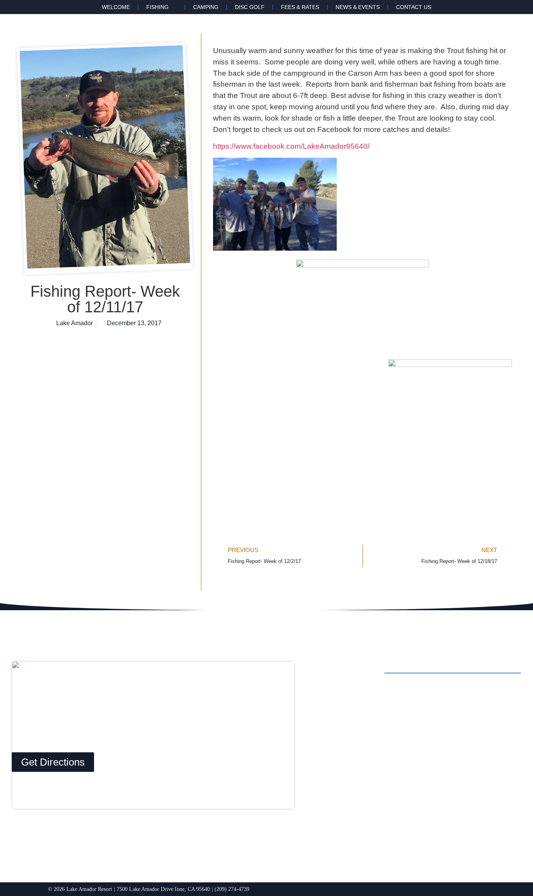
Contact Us (413, 7)
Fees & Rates (300, 7)
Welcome (116, 7)
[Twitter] (371, 822)
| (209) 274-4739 (230, 889)
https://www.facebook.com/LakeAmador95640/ (291, 146)
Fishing (157, 7)
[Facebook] (328, 822)
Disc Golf (250, 7)
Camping (206, 7)
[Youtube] (392, 822)
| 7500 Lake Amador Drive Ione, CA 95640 (162, 889)
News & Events (358, 7)
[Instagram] (349, 822)
